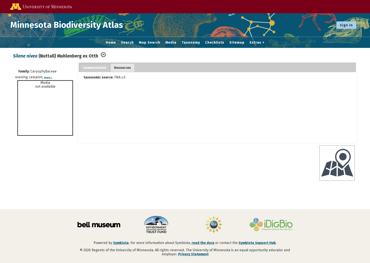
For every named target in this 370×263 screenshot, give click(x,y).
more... (48, 77)
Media (171, 42)
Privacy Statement (193, 254)
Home (111, 42)
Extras (255, 42)
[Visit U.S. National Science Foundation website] (213, 225)
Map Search (149, 42)
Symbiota (121, 243)
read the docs (203, 243)
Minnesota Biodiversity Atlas (66, 25)
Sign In (346, 25)
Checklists (214, 42)
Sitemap (237, 42)
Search (127, 42)
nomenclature (94, 68)
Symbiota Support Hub (257, 243)
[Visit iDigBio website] (271, 225)
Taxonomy (191, 42)
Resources (122, 68)
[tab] (95, 68)
